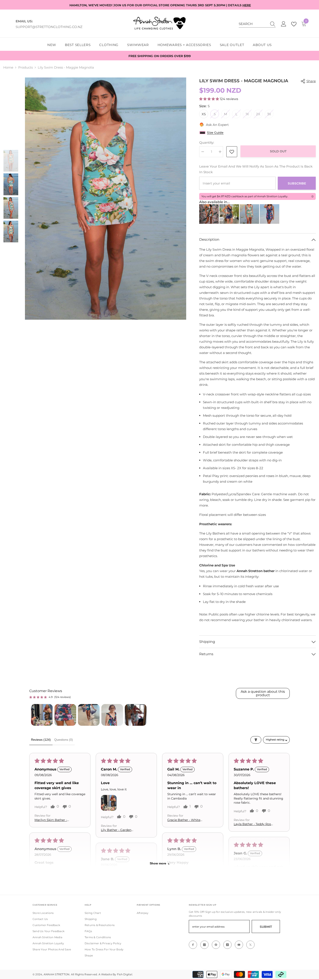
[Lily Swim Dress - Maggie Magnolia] (249, 214)
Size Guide (215, 133)
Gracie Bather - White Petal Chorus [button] (183, 820)
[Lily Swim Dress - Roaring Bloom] (269, 214)
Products (25, 67)
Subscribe (297, 183)
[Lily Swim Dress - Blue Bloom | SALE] (209, 214)
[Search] (257, 24)
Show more (158, 863)
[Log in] (283, 24)
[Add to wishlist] (231, 151)
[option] (105, 198)
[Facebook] (193, 945)
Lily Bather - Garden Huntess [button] (116, 830)
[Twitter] (250, 945)
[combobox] (253, 23)
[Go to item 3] (89, 715)
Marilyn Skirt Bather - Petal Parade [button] (51, 820)
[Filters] (255, 740)
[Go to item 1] (42, 715)
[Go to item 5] (135, 715)
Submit (266, 927)
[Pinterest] (216, 945)
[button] (209, 99)
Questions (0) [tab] (63, 739)
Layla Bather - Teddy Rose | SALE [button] (253, 824)
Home (8, 67)
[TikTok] (227, 945)
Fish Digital (124, 974)
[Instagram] (204, 945)
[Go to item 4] (112, 715)
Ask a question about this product (263, 693)
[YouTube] (239, 945)
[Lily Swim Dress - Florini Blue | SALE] (229, 214)
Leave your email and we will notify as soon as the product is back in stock (255, 169)
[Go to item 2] (65, 715)
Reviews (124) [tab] (41, 739)
